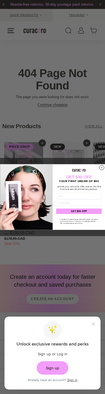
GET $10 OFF (79, 211)
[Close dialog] (101, 167)
